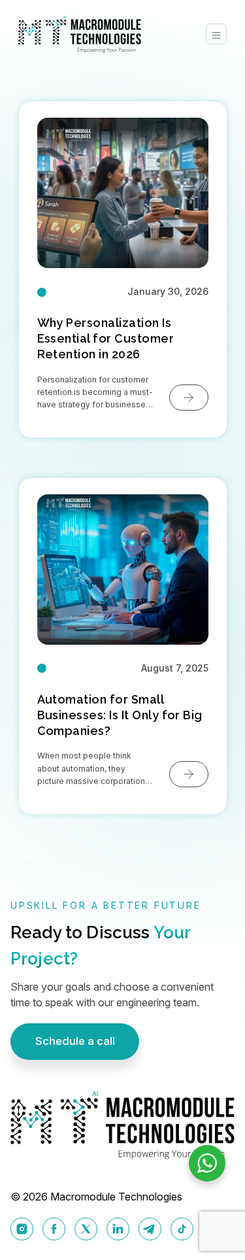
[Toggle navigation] (216, 34)
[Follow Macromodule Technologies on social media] (21, 1228)
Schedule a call (75, 1040)
